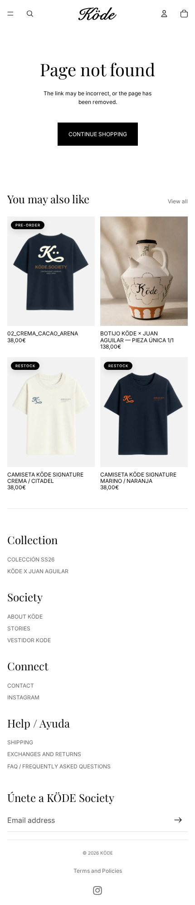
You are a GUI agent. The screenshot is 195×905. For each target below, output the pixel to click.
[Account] (164, 14)
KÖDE (106, 853)
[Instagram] (97, 890)
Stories (18, 628)
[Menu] (10, 13)
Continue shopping (97, 134)
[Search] (30, 14)
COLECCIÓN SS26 (30, 559)
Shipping (20, 742)
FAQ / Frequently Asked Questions (59, 766)
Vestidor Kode (29, 640)
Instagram (23, 697)
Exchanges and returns (44, 754)
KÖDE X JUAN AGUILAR (37, 571)
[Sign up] (178, 820)
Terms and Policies (97, 870)
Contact (20, 685)
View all (178, 201)
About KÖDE (25, 616)
